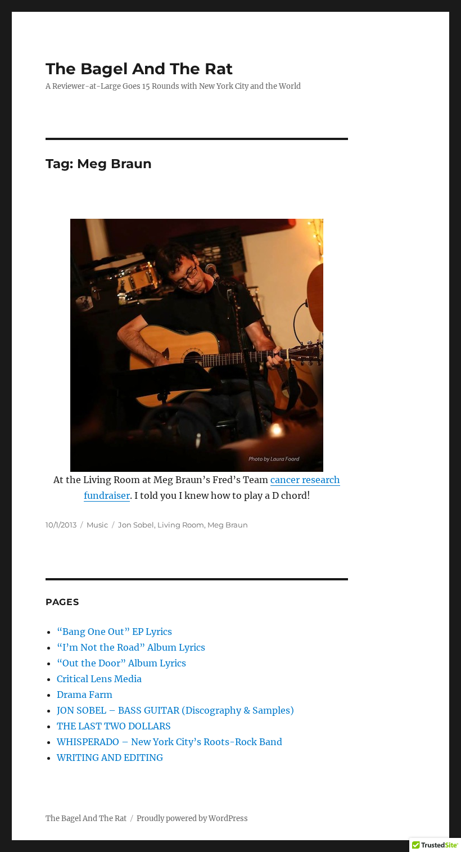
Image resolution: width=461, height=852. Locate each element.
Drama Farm (84, 694)
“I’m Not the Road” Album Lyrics (131, 647)
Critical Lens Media (99, 678)
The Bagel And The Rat (139, 68)
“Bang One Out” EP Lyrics (114, 631)
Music (97, 524)
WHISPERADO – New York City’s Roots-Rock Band (169, 741)
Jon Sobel (136, 524)
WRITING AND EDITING (110, 757)
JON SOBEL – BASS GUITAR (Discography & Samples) (175, 710)
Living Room (180, 524)
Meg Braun (227, 524)
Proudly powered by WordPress (192, 818)
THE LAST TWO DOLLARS (114, 726)
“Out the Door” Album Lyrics (121, 663)
